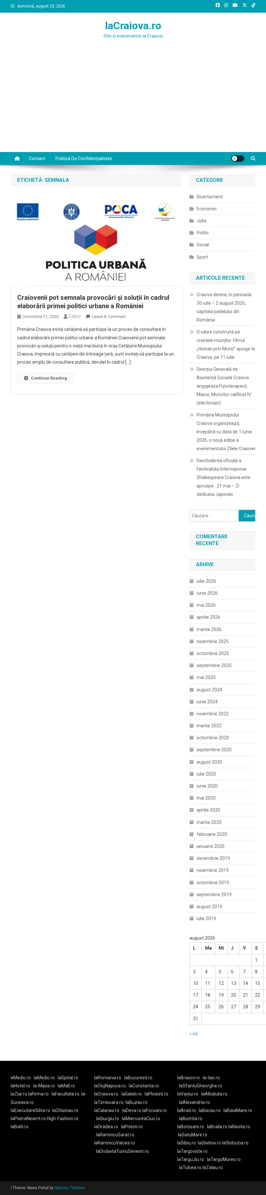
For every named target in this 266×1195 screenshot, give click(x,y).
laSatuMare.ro (192, 1134)
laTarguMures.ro (224, 1159)
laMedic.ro (45, 1077)
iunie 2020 (207, 786)
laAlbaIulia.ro (214, 1093)
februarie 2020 (212, 834)
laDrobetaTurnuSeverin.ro (122, 1151)
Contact (37, 158)
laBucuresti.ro (138, 1077)
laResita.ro (239, 1126)
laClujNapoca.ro (110, 1085)
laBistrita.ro (190, 1118)
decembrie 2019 (213, 858)
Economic (207, 208)
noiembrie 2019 (213, 870)
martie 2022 (209, 725)
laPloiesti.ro (156, 1093)
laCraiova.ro (133, 25)
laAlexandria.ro (194, 1102)
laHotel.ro (20, 1085)
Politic (203, 232)
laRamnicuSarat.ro (115, 1134)
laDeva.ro (131, 1110)
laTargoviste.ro (192, 1151)
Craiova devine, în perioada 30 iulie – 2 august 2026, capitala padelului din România (224, 307)
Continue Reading (49, 378)
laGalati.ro (131, 1093)
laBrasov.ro (188, 1077)
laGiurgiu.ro (109, 1118)
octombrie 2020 (213, 737)
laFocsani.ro (154, 1110)
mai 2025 (206, 677)
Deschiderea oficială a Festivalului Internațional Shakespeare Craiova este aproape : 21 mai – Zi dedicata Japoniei (223, 477)
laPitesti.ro (132, 1126)
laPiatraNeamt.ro (28, 1118)
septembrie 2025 (214, 665)
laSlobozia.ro (235, 1142)
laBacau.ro (210, 1110)
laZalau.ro (212, 1167)
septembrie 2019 (214, 894)
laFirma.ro (38, 1093)
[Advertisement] (133, 103)
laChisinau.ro (65, 1110)
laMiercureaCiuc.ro (141, 1118)
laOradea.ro (106, 1126)
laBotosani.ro (190, 1126)
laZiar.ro (19, 1093)
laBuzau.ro (137, 1102)
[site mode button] (237, 158)
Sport (202, 257)
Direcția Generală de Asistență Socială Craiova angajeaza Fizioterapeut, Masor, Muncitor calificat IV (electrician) (224, 386)
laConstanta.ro (144, 1085)
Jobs (202, 220)
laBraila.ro (217, 1126)
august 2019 (209, 906)
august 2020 (209, 762)
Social (203, 244)
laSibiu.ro (186, 1142)
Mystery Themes (69, 1188)
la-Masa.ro (44, 1085)
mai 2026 (206, 605)
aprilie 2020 (208, 810)
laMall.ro (66, 1085)
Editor (75, 316)
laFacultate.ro (65, 1093)
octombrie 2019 (213, 882)
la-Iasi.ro (211, 1077)
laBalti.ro (20, 1126)
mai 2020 (206, 798)
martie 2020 (209, 822)
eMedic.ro (21, 1077)
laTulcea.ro (190, 1167)
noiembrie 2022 (213, 713)
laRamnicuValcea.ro (114, 1142)
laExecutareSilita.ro (30, 1110)
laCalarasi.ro (106, 1110)
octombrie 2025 (213, 653)
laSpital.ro (68, 1077)
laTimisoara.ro (109, 1102)
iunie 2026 (207, 593)
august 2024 (209, 689)
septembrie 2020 (214, 749)
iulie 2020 (206, 774)
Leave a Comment (109, 316)
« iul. (193, 1033)
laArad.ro (186, 1110)
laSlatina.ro (209, 1142)
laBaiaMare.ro (238, 1110)
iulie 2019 (206, 918)
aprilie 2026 (208, 617)
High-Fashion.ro (63, 1118)
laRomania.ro (107, 1077)
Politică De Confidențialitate (83, 158)
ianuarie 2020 (210, 846)
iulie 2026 (206, 581)
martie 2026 (209, 629)
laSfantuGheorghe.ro (200, 1085)
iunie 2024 (207, 701)
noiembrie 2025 (213, 641)
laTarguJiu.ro (192, 1159)
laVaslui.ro (189, 1093)
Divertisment (210, 196)
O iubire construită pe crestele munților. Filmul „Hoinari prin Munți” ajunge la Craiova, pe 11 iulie (226, 344)
